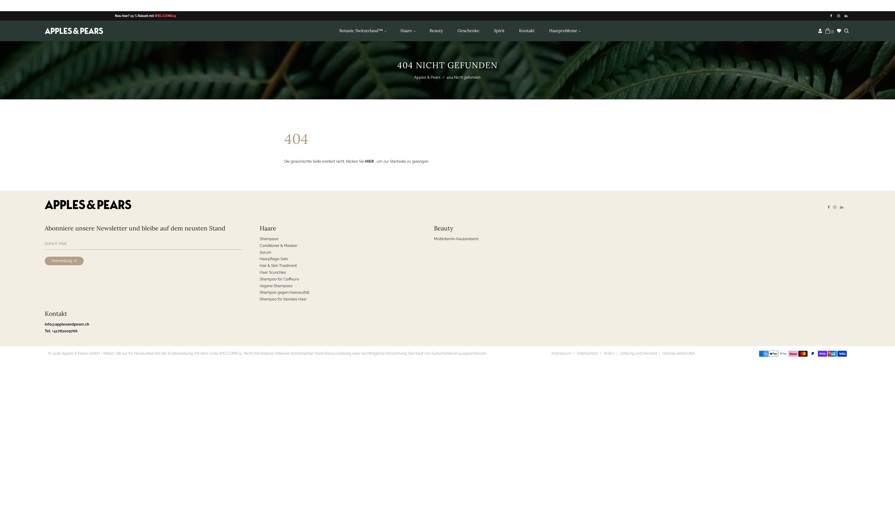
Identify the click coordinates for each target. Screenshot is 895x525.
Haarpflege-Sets (274, 259)
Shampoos (269, 239)
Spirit (499, 30)
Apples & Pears (427, 77)
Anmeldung (62, 261)
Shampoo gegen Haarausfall (284, 292)
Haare (406, 30)
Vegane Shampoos (276, 286)
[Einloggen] (820, 30)
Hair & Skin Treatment (278, 265)
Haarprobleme (563, 30)
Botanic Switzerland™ (361, 30)
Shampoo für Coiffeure (279, 279)
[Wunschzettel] (839, 30)
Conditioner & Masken (278, 245)
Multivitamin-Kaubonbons (456, 239)
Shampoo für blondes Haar (283, 299)
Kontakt (527, 30)
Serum (265, 252)
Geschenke (468, 30)
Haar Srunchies (273, 272)
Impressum (561, 353)
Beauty (436, 30)
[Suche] (846, 30)
